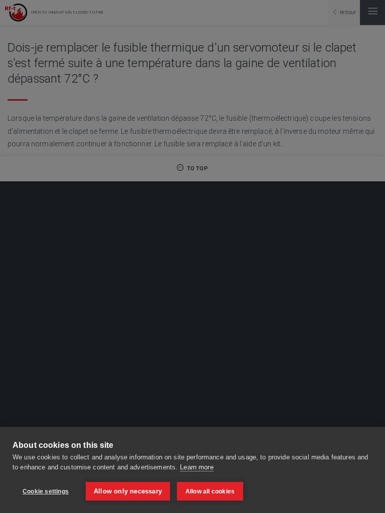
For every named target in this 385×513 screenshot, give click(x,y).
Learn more (196, 467)
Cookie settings (46, 491)
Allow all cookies (210, 491)
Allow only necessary (128, 491)
